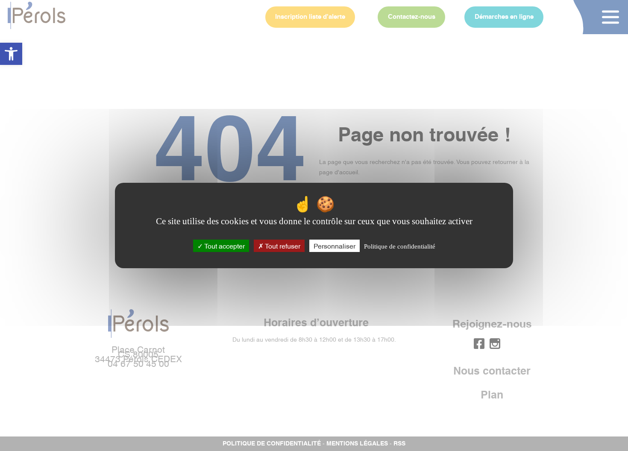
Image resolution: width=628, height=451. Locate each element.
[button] (11, 54)
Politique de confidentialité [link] (399, 246)
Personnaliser (334, 245)
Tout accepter (224, 245)
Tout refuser (282, 245)
